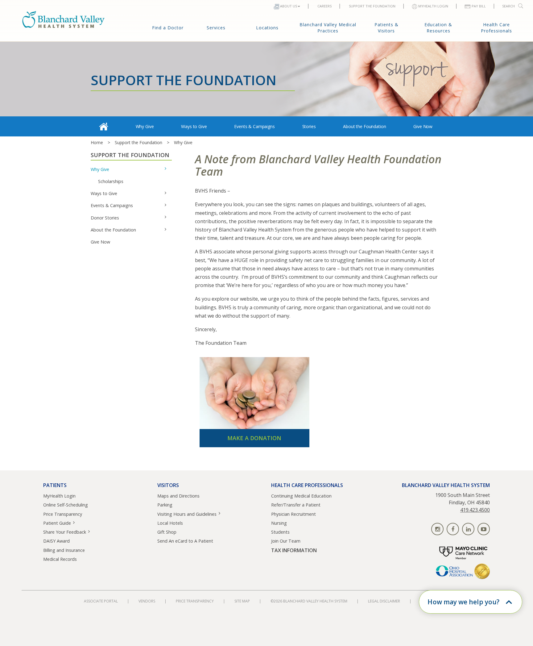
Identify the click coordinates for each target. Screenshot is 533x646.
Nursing (279, 523)
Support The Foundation (372, 6)
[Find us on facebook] (453, 529)
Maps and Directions (178, 495)
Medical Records (60, 559)
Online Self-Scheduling (65, 504)
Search (508, 6)
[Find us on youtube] (483, 529)
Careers (324, 6)
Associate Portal (101, 601)
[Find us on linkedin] (468, 529)
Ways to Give (194, 126)
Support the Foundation (138, 142)
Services (216, 28)
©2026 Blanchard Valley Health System (309, 601)
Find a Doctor (168, 28)
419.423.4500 (475, 509)
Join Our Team (285, 541)
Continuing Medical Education (301, 495)
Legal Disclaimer (384, 601)
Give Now (422, 126)
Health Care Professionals (496, 28)
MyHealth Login (59, 495)
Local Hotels (170, 523)
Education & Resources (438, 28)
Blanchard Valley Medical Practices (328, 28)
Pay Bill (479, 6)
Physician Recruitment (293, 514)
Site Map (242, 601)
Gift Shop (166, 532)
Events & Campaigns (254, 126)
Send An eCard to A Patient (185, 541)
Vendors (146, 601)
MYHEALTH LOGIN (433, 6)
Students (280, 532)
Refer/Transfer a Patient (295, 504)
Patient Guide (57, 523)
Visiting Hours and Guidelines (187, 514)
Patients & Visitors (386, 28)
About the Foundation (364, 126)
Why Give (145, 126)
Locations (267, 28)
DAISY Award (56, 541)
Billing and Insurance (64, 550)
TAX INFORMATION (294, 550)
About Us (288, 6)
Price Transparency (62, 514)
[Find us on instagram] (437, 529)
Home (97, 142)
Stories (309, 126)
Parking (164, 504)
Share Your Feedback (64, 532)
